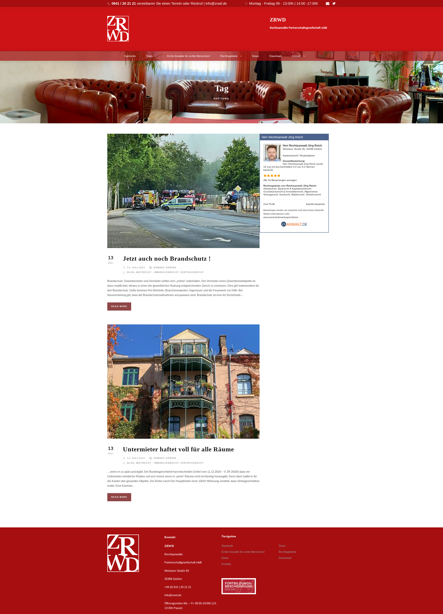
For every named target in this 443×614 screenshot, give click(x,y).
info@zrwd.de (172, 595)
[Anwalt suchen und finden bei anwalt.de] (294, 225)
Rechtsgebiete (229, 56)
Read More (119, 306)
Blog (130, 272)
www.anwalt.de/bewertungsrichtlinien (280, 217)
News (255, 56)
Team (149, 56)
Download (275, 56)
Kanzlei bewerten (315, 204)
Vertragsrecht (192, 272)
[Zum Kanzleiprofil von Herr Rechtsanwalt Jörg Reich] (272, 152)
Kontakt (296, 56)
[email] (327, 3)
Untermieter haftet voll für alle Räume (178, 449)
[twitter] (334, 3)
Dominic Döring (165, 267)
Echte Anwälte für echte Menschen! (188, 56)
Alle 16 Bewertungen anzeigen (280, 180)
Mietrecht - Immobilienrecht (157, 272)
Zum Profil (269, 204)
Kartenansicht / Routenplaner (299, 155)
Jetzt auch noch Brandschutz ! (167, 258)
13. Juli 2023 (136, 267)
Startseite (130, 56)
